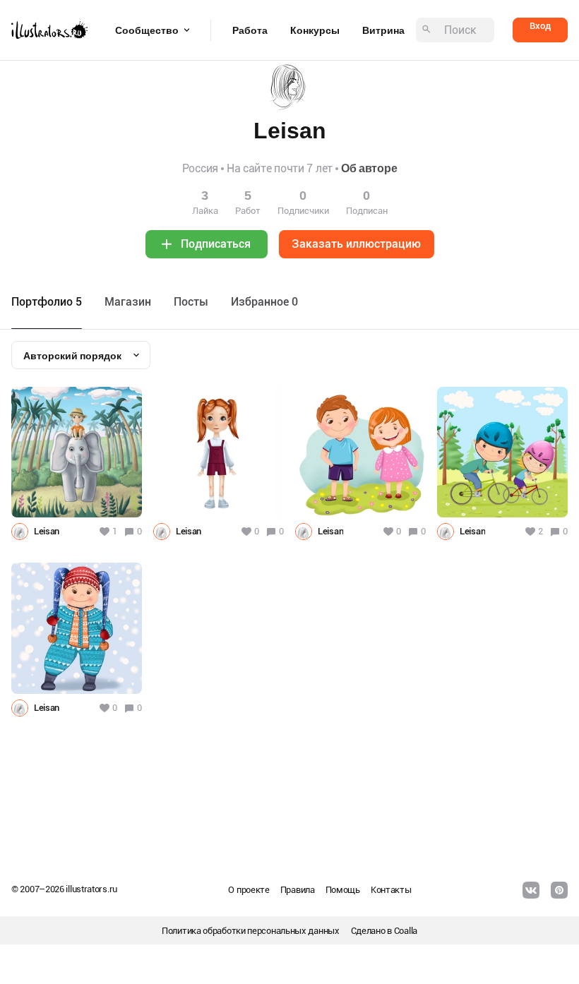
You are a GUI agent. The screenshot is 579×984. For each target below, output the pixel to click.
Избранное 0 (264, 301)
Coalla (405, 930)
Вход (540, 25)
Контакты (391, 889)
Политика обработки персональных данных (251, 930)
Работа (250, 30)
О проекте (248, 889)
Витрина (383, 30)
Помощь (343, 889)
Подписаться (216, 244)
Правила (297, 889)
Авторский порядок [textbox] (72, 355)
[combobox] (80, 355)
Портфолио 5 (46, 301)
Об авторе (369, 168)
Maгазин (128, 301)
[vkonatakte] (531, 890)
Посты (191, 301)
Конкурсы (315, 30)
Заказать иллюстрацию (356, 244)
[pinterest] (559, 890)
